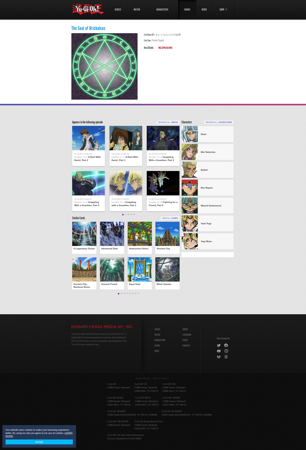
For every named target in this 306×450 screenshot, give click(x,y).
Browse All (168, 122)
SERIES (157, 329)
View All (170, 218)
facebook (226, 345)
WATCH (157, 334)
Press (185, 340)
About (185, 329)
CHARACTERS (160, 340)
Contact (186, 345)
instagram (227, 351)
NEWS (157, 351)
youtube (219, 351)
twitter (219, 345)
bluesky (219, 357)
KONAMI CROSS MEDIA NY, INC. (102, 327)
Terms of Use (143, 378)
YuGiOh (88, 9)
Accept (39, 442)
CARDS (157, 345)
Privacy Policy (161, 378)
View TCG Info (148, 47)
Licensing (187, 334)
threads (227, 357)
